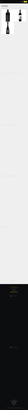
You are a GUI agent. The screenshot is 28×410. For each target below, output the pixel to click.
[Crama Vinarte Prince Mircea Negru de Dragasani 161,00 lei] (20, 47)
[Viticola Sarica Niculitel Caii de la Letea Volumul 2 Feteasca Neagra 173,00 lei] (8, 201)
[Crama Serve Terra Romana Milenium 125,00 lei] (20, 150)
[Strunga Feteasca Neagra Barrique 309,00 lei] (8, 150)
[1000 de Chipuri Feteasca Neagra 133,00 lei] (8, 15)
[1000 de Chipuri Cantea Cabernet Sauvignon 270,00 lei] (20, 15)
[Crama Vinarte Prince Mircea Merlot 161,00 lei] (8, 28)
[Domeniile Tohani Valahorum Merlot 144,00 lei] (20, 98)
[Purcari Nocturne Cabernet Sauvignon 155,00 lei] (8, 252)
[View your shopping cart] (22, 2)
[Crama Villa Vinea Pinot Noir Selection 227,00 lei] (8, 98)
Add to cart (7, 29)
